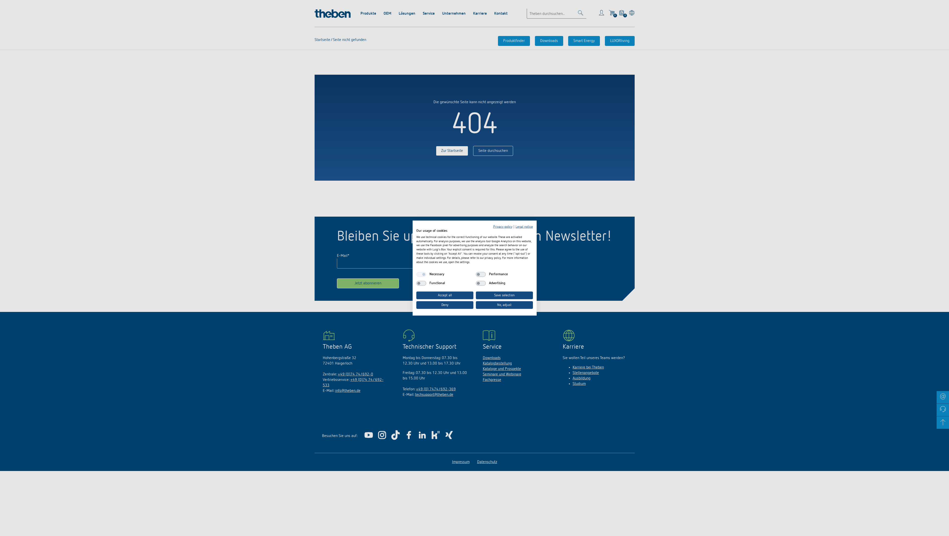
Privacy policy (502, 227)
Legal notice (524, 227)
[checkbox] (421, 274)
